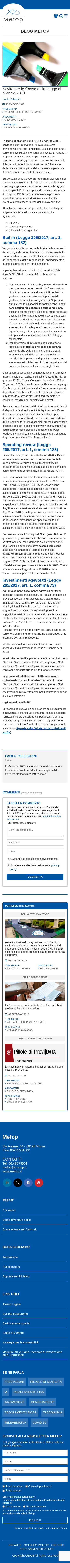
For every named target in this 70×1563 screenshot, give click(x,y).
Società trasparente (15, 1313)
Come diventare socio (16, 1219)
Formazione (10, 1257)
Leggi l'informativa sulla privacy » (19, 1496)
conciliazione (42, 1402)
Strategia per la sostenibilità (20, 1342)
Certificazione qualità (16, 1323)
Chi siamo (8, 1210)
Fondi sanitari (13, 1490)
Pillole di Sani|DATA (46, 1381)
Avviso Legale (11, 1304)
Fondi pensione (14, 1486)
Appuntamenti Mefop (15, 1276)
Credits (57, 1545)
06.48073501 (17, 1163)
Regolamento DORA (20, 1412)
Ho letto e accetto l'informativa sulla (34, 867)
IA (5, 1392)
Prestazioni (14, 1381)
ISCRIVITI (35, 1520)
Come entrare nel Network (19, 1229)
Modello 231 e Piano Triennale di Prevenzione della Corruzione (32, 1354)
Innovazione (14, 1402)
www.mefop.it (12, 1171)
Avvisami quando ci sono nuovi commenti (34, 858)
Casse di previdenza (40, 1486)
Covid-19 (39, 1422)
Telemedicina (15, 1422)
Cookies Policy (36, 1545)
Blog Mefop (35, 31)
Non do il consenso (36, 1506)
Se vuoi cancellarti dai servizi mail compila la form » (41, 1528)
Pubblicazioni (11, 1266)
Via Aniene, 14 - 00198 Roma (23, 1146)
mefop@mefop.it (14, 1167)
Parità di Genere (13, 1333)
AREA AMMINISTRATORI (36, 1549)
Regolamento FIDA (29, 1392)
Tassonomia (52, 1412)
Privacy (14, 1545)
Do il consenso (13, 1506)
